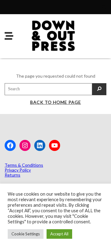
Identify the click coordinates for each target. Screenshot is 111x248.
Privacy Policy (18, 170)
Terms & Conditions (24, 165)
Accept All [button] (59, 233)
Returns (12, 174)
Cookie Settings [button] (25, 233)
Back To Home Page (55, 102)
